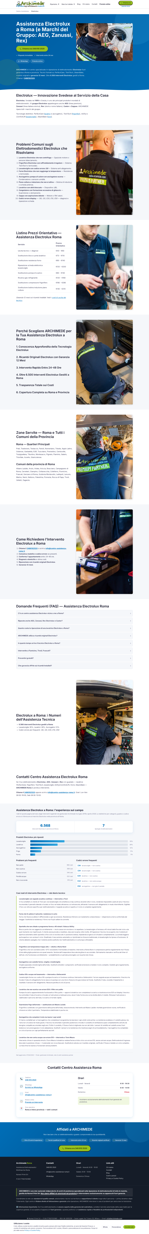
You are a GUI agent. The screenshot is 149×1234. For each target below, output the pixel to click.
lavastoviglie (31, 117)
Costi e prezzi (111, 1176)
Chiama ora (127, 3)
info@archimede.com (114, 1218)
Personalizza (116, 1227)
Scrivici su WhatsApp (33, 1087)
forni (49, 117)
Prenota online (105, 4)
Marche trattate (67, 4)
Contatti (94, 4)
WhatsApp (24, 61)
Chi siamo (86, 4)
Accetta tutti (129, 1227)
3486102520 (29, 78)
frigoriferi (76, 114)
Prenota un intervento (34, 1102)
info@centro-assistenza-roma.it (61, 792)
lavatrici (47, 114)
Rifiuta (105, 1227)
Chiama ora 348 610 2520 (33, 49)
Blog (78, 4)
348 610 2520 (30, 1080)
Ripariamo (53, 4)
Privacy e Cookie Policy (114, 1178)
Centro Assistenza (22, 11)
